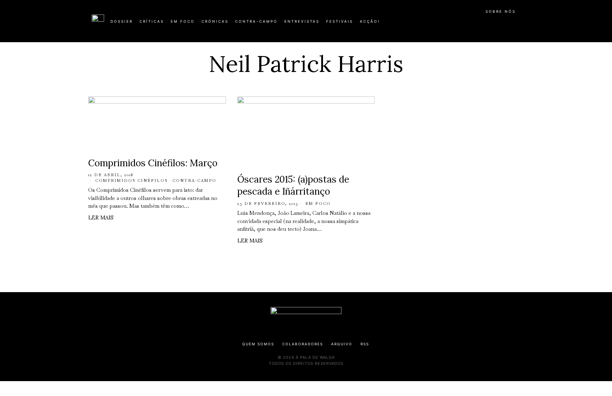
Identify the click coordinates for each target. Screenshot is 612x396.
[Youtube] (497, 24)
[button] (516, 25)
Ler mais (100, 217)
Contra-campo (194, 180)
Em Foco (318, 203)
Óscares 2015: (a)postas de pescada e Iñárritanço (293, 185)
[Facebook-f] (452, 24)
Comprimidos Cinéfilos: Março (152, 163)
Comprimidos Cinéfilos (131, 180)
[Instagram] (474, 24)
